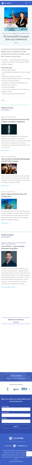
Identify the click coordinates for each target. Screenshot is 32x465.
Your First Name (5, 406)
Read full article (5, 150)
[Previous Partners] (2, 389)
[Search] (26, 3)
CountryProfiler (19, 446)
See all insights (5, 236)
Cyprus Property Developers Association (13, 243)
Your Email (4, 418)
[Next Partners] (29, 389)
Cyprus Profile (7, 3)
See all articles (5, 109)
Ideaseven (20, 461)
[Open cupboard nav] (30, 3)
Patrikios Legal (25, 33)
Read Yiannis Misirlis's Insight (8, 287)
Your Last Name (5, 412)
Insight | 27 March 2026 (8, 243)
